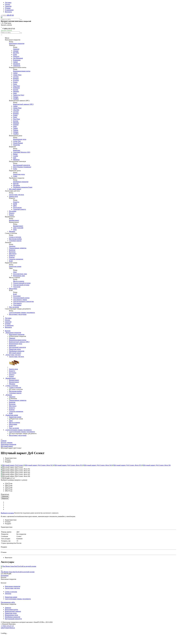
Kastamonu (16, 60)
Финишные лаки (19, 276)
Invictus (15, 89)
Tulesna (15, 130)
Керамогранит (14, 220)
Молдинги (12, 253)
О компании (9, 10)
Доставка (8, 2)
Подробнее (5, 575)
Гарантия (8, 6)
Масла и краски (18, 281)
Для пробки (17, 305)
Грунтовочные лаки (20, 274)
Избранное (5, 498)
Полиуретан (17, 207)
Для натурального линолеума (23, 301)
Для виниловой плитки (21, 298)
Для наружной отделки (21, 285)
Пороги (11, 213)
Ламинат (16, 49)
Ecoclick (16, 80)
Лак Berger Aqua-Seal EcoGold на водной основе (18, 572)
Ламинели (16, 65)
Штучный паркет (15, 189)
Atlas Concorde (18, 228)
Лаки (15, 272)
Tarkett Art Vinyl (18, 95)
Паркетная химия (15, 266)
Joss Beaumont (18, 58)
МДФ (15, 204)
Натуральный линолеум (21, 165)
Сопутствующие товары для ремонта (22, 312)
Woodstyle (16, 64)
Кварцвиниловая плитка (21, 71)
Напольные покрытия (16, 43)
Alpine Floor (17, 75)
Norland (15, 124)
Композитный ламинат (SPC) (23, 104)
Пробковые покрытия (20, 182)
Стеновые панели (15, 240)
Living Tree (17, 141)
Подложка (12, 211)
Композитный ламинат (13, 611)
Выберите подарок (7, 513)
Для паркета (17, 303)
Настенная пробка (15, 239)
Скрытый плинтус (19, 209)
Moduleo (16, 91)
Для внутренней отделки (22, 283)
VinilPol (15, 99)
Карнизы (12, 250)
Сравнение (5, 496)
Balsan (15, 154)
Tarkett (15, 62)
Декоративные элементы (17, 248)
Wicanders (16, 185)
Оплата (7, 4)
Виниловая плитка (11, 609)
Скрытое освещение (16, 259)
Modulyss (16, 159)
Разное (11, 215)
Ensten (15, 82)
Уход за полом (14, 307)
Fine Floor (16, 86)
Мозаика (12, 231)
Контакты (8, 12)
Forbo (15, 169)
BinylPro (16, 53)
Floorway (16, 56)
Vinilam (15, 97)
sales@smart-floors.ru (8, 628)
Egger (15, 54)
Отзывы (8, 8)
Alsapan (15, 51)
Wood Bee (16, 145)
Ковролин (16, 150)
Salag (15, 93)
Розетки (12, 257)
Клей (11, 261)
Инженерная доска (19, 139)
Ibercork (16, 183)
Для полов (16, 287)
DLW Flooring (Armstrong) (22, 167)
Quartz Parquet (18, 143)
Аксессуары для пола (16, 194)
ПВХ (15, 205)
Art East (15, 76)
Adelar (15, 73)
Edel (14, 158)
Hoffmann (16, 88)
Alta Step (16, 110)
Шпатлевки (13, 288)
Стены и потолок (15, 237)
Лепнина (12, 246)
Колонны (12, 252)
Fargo (15, 84)
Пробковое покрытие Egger (22, 187)
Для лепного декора (20, 299)
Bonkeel (16, 78)
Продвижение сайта (8, 602)
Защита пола (13, 196)
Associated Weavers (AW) (21, 152)
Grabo (15, 176)
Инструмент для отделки (17, 314)
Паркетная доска (19, 174)
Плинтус (16, 202)
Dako (15, 229)
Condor (15, 156)
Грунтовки (17, 296)
